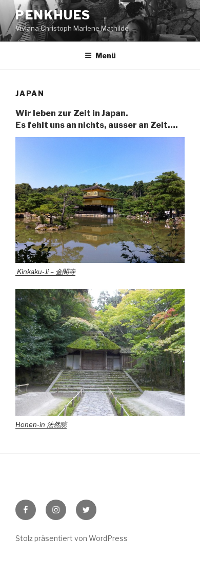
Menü (105, 55)
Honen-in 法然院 (41, 424)
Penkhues (53, 15)
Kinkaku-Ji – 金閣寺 (45, 271)
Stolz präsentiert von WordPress (71, 538)
